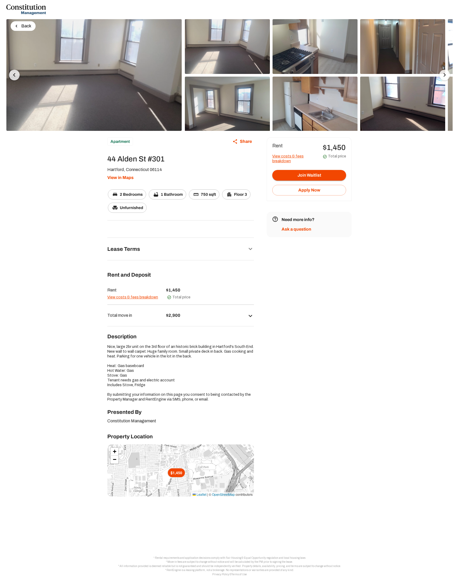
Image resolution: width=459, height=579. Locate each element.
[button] (180, 249)
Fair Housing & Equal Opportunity (246, 557)
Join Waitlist (309, 175)
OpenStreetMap (223, 494)
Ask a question (296, 229)
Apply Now (309, 190)
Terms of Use (239, 574)
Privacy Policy (220, 574)
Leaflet (201, 494)
